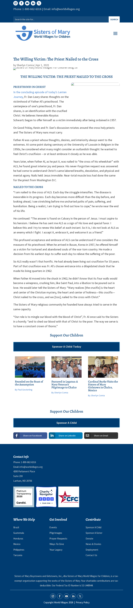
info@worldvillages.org (31, 466)
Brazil (16, 527)
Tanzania (17, 555)
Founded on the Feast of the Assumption (29, 383)
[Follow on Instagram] (15, 3)
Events (53, 527)
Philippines (18, 549)
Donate (89, 538)
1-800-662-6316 (28, 462)
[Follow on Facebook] (21, 3)
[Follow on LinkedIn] (33, 3)
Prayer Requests (58, 538)
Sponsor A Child (66, 423)
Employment (92, 549)
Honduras (18, 538)
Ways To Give (56, 543)
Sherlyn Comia (25, 65)
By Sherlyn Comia (59, 392)
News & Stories (93, 544)
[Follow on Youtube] (27, 3)
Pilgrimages (55, 532)
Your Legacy (55, 549)
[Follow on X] (39, 3)
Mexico (16, 544)
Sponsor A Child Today (66, 346)
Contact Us (91, 555)
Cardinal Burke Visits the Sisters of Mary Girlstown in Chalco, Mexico (103, 386)
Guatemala (18, 532)
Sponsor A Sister (94, 532)
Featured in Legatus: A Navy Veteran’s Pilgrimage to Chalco (64, 384)
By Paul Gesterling (23, 389)
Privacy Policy (83, 602)
